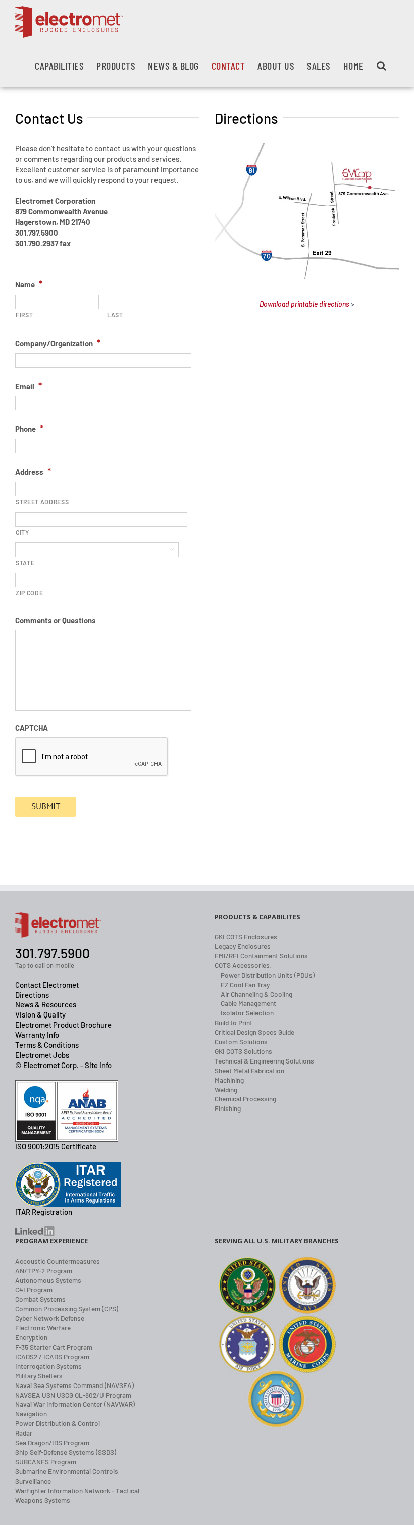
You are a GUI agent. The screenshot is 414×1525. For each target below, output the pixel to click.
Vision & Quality (40, 1014)
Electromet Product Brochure (63, 1024)
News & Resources (45, 1004)
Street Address (42, 501)
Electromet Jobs (42, 1054)
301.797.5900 (52, 953)
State (25, 562)
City (22, 532)
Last (115, 314)
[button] (382, 65)
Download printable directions (304, 304)
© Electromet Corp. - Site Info (63, 1065)
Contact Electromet (47, 984)
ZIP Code (29, 592)
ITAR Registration (43, 1211)
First (24, 314)
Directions (32, 994)
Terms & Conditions (47, 1044)
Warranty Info (37, 1034)
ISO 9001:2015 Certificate (55, 1146)
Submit (45, 806)
